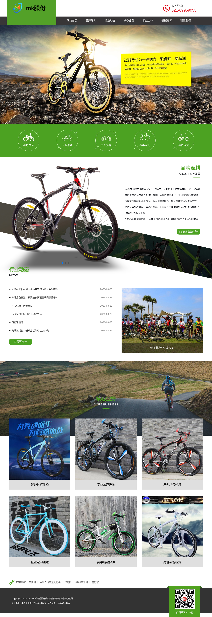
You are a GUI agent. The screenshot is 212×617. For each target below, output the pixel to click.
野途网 (68, 582)
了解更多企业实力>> (188, 231)
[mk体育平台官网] (31, 7)
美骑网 (32, 582)
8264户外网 (82, 582)
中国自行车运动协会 (50, 582)
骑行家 (95, 582)
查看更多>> (20, 341)
